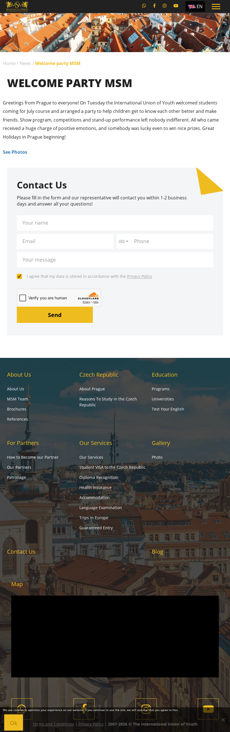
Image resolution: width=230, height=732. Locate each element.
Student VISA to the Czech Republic (112, 467)
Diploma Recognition (98, 477)
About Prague (92, 388)
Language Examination (100, 507)
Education (165, 374)
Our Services (95, 443)
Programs (161, 388)
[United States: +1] (123, 241)
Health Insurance (95, 487)
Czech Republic (98, 374)
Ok (13, 723)
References (17, 419)
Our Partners (19, 467)
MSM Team (17, 399)
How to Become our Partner (33, 457)
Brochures (16, 409)
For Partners (23, 443)
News (25, 63)
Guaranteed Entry (96, 527)
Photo (157, 457)
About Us (19, 374)
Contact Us (21, 551)
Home (9, 63)
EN (200, 6)
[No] (223, 719)
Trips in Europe (93, 517)
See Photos (15, 152)
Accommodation (94, 497)
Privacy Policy (139, 276)
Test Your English (168, 409)
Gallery (161, 443)
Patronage (16, 477)
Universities (163, 399)
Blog (157, 551)
